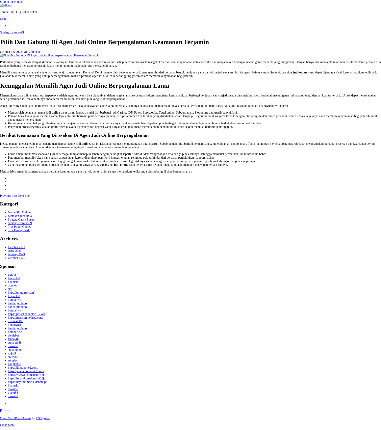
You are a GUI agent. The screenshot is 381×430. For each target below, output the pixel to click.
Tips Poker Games (19, 226)
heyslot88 (14, 278)
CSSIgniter (43, 418)
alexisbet (13, 335)
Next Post (24, 195)
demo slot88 (15, 321)
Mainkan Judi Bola (20, 216)
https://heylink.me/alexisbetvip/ (27, 382)
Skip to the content (11, 1)
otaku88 (13, 346)
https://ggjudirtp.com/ (21, 292)
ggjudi (12, 274)
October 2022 (16, 257)
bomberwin (15, 299)
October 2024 (16, 247)
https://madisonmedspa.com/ (25, 317)
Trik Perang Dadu (19, 230)
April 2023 (15, 250)
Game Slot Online (19, 212)
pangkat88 (14, 364)
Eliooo (5, 411)
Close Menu (7, 425)
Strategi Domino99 (12, 32)
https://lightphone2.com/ (23, 367)
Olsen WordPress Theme (15, 418)
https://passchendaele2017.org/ (27, 314)
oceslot (12, 285)
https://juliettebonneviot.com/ (26, 371)
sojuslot (12, 357)
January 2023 (16, 254)
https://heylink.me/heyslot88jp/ (27, 378)
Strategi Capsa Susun (21, 219)
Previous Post (8, 195)
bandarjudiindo (17, 303)
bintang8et (14, 324)
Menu (3, 18)
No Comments (32, 51)
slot (10, 289)
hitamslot (13, 281)
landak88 (13, 339)
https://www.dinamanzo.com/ (26, 374)
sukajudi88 (15, 342)
